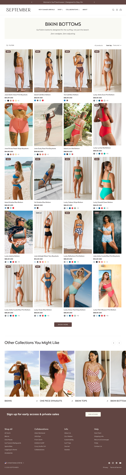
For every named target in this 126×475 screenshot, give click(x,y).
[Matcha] (16, 262)
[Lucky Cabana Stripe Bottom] (78, 178)
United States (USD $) (14, 463)
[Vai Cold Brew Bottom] (78, 70)
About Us (67, 433)
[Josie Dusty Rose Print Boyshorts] (48, 124)
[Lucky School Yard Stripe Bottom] (78, 285)
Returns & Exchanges (101, 440)
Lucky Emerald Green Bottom (103, 202)
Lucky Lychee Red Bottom (102, 148)
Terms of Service (115, 467)
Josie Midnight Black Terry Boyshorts (46, 256)
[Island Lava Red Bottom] (78, 124)
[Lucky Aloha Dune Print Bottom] (107, 70)
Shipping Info (98, 436)
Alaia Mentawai (39, 433)
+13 (107, 100)
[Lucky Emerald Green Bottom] (107, 178)
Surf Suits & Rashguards (13, 443)
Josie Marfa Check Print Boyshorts (16, 95)
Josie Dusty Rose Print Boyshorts (45, 148)
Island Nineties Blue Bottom (14, 202)
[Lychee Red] (102, 101)
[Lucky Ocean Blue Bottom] (48, 285)
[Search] (113, 10)
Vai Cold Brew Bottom (71, 95)
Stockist (67, 450)
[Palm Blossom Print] (104, 316)
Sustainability (69, 440)
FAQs (96, 443)
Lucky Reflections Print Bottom (74, 256)
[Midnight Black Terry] (8, 101)
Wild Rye (37, 436)
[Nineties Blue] (35, 100)
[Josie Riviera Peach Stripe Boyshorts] (19, 124)
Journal (67, 446)
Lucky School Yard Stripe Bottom (74, 310)
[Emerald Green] (104, 154)
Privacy (105, 467)
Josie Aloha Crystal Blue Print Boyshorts (106, 256)
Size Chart (97, 433)
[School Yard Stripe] (75, 316)
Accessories (8, 453)
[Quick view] (30, 53)
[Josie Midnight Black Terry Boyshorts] (48, 232)
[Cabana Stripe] (75, 208)
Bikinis (7, 436)
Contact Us (98, 446)
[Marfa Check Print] (11, 101)
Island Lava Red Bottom (72, 148)
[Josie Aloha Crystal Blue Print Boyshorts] (107, 232)
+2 (18, 100)
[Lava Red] (43, 100)
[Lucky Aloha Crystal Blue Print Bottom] (19, 285)
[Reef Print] (16, 101)
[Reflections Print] (94, 101)
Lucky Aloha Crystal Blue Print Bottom (17, 310)
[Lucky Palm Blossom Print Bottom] (107, 285)
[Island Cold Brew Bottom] (48, 70)
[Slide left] (113, 343)
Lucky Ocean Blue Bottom (43, 310)
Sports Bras (8, 446)
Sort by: (109, 45)
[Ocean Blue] (99, 101)
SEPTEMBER (14, 467)
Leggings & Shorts (11, 450)
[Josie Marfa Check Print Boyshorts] (19, 70)
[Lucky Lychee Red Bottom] (107, 124)
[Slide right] (119, 343)
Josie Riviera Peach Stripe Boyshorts (17, 148)
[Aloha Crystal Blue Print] (5, 101)
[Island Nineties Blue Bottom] (19, 178)
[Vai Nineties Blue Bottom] (48, 178)
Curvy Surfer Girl (40, 446)
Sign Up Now (93, 414)
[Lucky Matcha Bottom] (19, 232)
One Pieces (8, 440)
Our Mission (68, 436)
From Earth (38, 440)
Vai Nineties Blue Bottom (42, 202)
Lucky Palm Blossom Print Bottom (104, 310)
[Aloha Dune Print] (104, 101)
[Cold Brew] (38, 100)
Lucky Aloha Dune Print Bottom (103, 95)
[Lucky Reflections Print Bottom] (78, 232)
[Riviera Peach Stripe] (13, 101)
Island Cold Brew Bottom (42, 95)
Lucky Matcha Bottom (12, 256)
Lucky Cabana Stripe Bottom (73, 202)
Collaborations (39, 450)
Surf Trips (67, 443)
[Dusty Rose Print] (45, 154)
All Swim (8, 433)
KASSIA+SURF (39, 443)
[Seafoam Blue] (40, 100)
